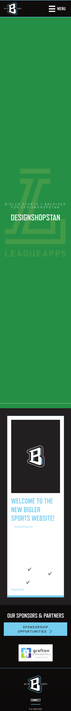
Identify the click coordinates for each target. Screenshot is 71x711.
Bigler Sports (22, 204)
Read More (17, 589)
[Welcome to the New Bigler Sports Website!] (35, 456)
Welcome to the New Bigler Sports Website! (33, 509)
